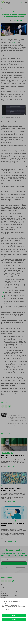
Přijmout (14, 615)
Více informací (5, 609)
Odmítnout (14, 619)
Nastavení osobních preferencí (14, 623)
